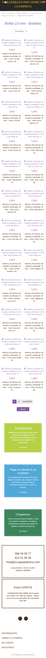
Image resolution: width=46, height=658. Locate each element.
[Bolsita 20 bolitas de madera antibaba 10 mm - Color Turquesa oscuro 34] (34, 44)
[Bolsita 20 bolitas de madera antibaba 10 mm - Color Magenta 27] (34, 282)
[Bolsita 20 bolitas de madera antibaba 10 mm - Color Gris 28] (12, 74)
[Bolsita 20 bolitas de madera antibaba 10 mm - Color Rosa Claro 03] (34, 223)
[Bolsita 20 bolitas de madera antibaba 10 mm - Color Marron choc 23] (12, 312)
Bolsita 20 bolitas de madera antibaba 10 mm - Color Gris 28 (12, 88)
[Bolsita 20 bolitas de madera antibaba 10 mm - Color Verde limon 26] (34, 74)
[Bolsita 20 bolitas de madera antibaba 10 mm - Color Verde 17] (34, 341)
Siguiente (27, 401)
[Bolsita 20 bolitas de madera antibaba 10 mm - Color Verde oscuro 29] (12, 42)
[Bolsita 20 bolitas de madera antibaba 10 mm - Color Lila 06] (12, 104)
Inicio (3, 13)
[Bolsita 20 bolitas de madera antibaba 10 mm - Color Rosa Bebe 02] (34, 312)
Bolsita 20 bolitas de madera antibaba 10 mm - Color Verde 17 (34, 355)
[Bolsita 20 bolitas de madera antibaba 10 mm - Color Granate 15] (12, 371)
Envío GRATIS (23, 587)
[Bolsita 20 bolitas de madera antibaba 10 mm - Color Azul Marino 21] (34, 104)
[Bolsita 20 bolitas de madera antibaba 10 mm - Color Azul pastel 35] (12, 193)
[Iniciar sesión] (35, 3)
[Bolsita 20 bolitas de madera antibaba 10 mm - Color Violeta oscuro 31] (12, 282)
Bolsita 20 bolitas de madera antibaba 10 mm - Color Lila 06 (12, 118)
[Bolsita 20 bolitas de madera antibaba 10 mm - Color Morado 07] (34, 193)
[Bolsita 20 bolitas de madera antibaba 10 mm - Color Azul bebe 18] (12, 341)
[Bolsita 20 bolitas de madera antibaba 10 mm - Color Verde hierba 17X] (12, 252)
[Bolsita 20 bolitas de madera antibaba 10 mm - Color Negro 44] (34, 252)
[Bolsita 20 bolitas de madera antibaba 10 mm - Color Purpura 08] (34, 371)
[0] (43, 3)
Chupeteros (11, 13)
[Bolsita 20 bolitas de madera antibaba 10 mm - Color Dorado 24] (12, 223)
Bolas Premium (36, 13)
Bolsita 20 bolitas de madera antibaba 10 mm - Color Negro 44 (34, 266)
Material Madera (23, 13)
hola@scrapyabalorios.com (23, 562)
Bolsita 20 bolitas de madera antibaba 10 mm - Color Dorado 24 (12, 236)
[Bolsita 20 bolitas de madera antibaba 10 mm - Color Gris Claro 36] (34, 164)
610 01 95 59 (23, 557)
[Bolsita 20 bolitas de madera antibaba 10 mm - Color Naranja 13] (34, 134)
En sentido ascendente (31, 31)
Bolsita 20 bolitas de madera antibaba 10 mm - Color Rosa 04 (12, 147)
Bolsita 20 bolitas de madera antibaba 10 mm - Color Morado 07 (34, 207)
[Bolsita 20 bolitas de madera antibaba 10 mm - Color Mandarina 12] (12, 164)
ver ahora (23, 447)
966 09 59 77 (23, 553)
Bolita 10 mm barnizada (9, 16)
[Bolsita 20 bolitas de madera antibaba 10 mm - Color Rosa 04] (12, 134)
